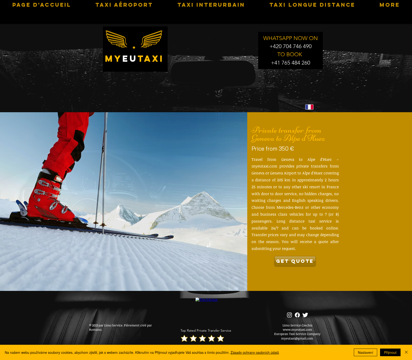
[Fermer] (406, 352)
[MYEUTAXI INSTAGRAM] (289, 315)
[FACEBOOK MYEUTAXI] (297, 315)
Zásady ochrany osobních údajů (255, 352)
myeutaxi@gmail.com (297, 338)
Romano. (95, 329)
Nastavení (365, 352)
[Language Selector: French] (312, 106)
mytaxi (134, 58)
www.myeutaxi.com (297, 329)
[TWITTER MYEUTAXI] (305, 315)
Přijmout (390, 352)
